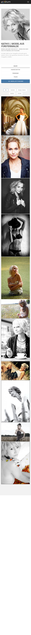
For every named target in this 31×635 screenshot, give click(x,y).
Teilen (15, 77)
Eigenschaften (15, 69)
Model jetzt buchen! (16, 81)
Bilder (15, 66)
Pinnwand (15, 73)
